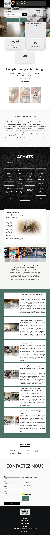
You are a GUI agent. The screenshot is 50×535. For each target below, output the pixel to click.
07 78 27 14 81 (22, 5)
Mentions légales (33, 528)
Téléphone (6, 486)
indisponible (22, 1)
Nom (5, 476)
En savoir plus (14, 102)
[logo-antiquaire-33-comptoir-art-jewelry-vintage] (7, 3)
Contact (23, 20)
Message (6, 491)
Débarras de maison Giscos (13, 450)
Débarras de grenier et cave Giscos (21, 452)
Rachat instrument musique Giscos (38, 450)
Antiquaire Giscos (29, 450)
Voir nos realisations (11, 20)
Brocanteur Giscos (29, 453)
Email (5, 481)
